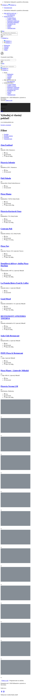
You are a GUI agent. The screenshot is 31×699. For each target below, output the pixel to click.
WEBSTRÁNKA (9, 16)
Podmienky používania (13, 21)
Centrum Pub (6, 229)
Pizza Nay (5, 246)
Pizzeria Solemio (8, 162)
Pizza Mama (6, 194)
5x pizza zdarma (11, 18)
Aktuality (6, 47)
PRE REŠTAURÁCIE (10, 13)
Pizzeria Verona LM (9, 386)
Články (9, 27)
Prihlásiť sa (5, 5)
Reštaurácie (7, 45)
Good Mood (6, 299)
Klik (2, 111)
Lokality (9, 25)
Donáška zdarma (8, 136)
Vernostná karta (8, 7)
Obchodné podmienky (13, 22)
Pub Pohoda (6, 178)
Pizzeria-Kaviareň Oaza (11, 211)
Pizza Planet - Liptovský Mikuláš (15, 370)
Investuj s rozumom (6, 125)
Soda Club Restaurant (10, 336)
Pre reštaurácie (11, 15)
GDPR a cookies (11, 19)
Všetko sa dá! (8, 100)
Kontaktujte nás (11, 24)
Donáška (6, 134)
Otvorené (6, 137)
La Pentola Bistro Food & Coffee (15, 283)
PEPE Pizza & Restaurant (12, 353)
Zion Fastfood (6, 145)
